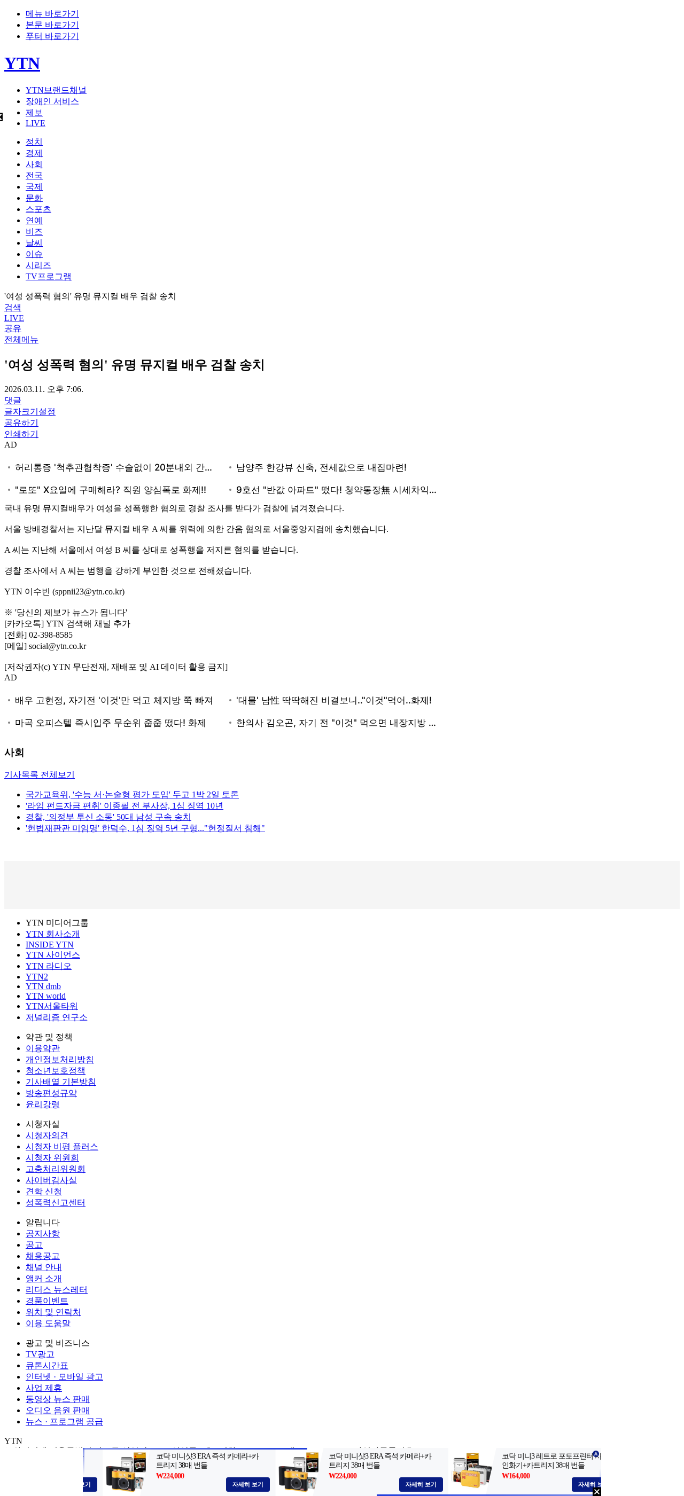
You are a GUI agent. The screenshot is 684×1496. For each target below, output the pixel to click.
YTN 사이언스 (53, 954)
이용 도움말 (48, 1323)
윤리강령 (43, 1104)
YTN (22, 63)
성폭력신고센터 (56, 1202)
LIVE (35, 123)
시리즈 (38, 265)
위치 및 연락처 (53, 1312)
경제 (34, 153)
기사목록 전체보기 (39, 774)
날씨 (34, 242)
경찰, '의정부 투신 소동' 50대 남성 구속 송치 (108, 816)
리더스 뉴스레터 (57, 1289)
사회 (34, 164)
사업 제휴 (44, 1387)
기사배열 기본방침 (61, 1081)
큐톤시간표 (47, 1365)
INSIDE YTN (50, 944)
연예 (34, 220)
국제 (34, 186)
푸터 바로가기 (52, 36)
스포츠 (38, 209)
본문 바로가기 (52, 24)
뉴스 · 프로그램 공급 (64, 1421)
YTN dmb (43, 986)
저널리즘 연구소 (57, 1017)
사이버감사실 (51, 1180)
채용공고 (43, 1255)
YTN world (46, 995)
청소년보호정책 (56, 1070)
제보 (34, 112)
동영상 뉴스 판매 (58, 1399)
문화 (34, 197)
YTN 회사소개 (53, 933)
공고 (34, 1244)
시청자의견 (47, 1135)
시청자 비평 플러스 (62, 1146)
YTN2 (37, 976)
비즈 (34, 231)
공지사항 (43, 1233)
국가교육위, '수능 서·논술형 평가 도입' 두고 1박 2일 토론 (132, 794)
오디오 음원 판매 (58, 1410)
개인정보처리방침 (60, 1059)
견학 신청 (44, 1191)
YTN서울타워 (52, 1006)
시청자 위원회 (52, 1157)
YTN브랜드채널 (56, 90)
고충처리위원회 (56, 1168)
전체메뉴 (21, 339)
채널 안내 (44, 1267)
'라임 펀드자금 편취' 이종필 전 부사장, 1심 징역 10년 (124, 805)
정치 (34, 141)
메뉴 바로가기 (52, 13)
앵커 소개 (44, 1278)
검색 (12, 307)
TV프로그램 (49, 276)
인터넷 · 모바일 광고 (64, 1376)
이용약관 (43, 1048)
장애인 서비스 (52, 101)
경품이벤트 (47, 1300)
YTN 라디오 (49, 965)
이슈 (34, 254)
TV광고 (40, 1354)
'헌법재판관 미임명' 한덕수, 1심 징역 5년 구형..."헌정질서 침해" (145, 828)
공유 (12, 328)
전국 (34, 175)
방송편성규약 (51, 1093)
